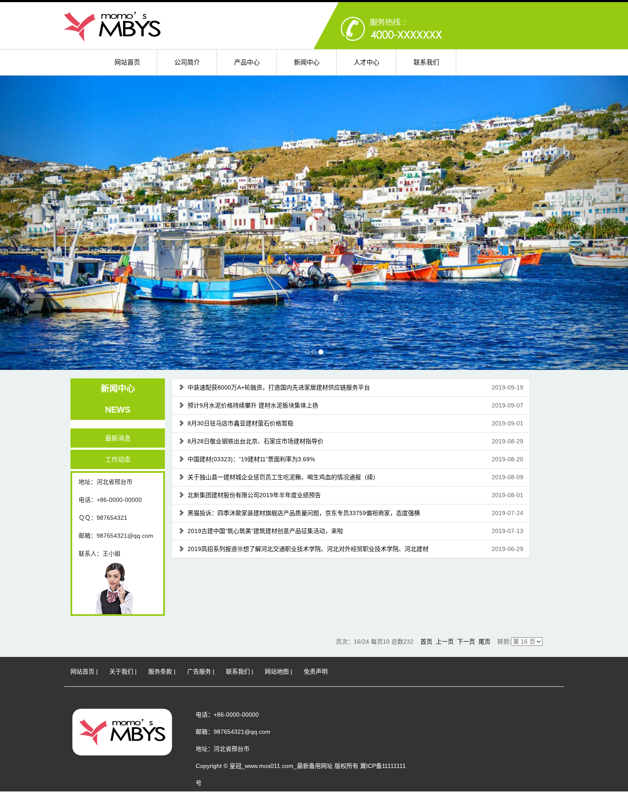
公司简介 (187, 62)
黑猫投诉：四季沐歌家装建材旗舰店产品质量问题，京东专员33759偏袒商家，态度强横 (304, 513)
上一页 (445, 641)
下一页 (466, 641)
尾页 (484, 641)
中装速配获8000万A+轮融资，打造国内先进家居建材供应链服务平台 (279, 387)
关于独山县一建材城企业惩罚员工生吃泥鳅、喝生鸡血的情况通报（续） (283, 477)
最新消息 (118, 438)
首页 (426, 641)
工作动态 (118, 459)
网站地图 (277, 671)
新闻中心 (307, 62)
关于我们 (121, 671)
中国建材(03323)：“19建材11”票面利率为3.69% (251, 459)
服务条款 (160, 671)
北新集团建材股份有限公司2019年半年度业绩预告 (254, 495)
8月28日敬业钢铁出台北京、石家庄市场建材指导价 (255, 441)
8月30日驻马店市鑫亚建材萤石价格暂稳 (240, 423)
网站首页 (127, 62)
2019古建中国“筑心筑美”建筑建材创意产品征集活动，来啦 (265, 530)
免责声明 (316, 671)
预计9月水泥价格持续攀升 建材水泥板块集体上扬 (253, 405)
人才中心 (366, 62)
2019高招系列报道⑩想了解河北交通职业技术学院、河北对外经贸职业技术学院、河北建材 (308, 548)
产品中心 (247, 62)
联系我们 (426, 62)
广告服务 (199, 671)
